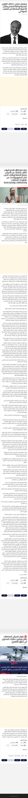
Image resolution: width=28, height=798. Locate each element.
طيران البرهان (11, 755)
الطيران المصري (17, 755)
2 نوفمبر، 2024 (24, 14)
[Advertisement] (14, 91)
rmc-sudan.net (12, 796)
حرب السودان (17, 124)
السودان (22, 124)
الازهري (22, 755)
